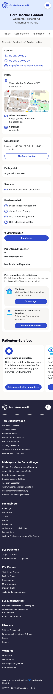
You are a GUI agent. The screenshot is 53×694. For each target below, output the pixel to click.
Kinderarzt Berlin (9, 433)
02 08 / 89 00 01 (18, 55)
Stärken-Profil (8, 588)
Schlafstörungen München (14, 475)
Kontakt (5, 642)
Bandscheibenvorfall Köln (13, 479)
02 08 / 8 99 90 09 (19, 60)
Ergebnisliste (19, 42)
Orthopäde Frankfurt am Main (15, 449)
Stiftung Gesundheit (11, 630)
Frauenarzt (7, 524)
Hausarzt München (10, 425)
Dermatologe (8, 532)
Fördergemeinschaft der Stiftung (17, 634)
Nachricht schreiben (31, 325)
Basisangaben (8, 580)
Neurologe (7, 512)
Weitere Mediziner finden (13, 453)
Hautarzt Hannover (10, 441)
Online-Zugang (9, 584)
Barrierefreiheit (9, 667)
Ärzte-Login (31, 301)
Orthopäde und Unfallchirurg (15, 528)
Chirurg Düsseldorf (11, 445)
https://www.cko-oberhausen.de (26, 65)
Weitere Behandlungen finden (15, 495)
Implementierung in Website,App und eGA (15, 611)
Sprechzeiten (21, 33)
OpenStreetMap (42, 111)
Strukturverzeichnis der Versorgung (18, 605)
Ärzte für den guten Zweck (14, 592)
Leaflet (30, 111)
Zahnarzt (6, 516)
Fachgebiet (39, 33)
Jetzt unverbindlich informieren (23, 387)
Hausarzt (6, 520)
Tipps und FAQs (9, 554)
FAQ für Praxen (9, 576)
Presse (5, 638)
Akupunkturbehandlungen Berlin (16, 471)
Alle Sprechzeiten (26, 156)
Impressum (7, 655)
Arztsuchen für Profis (11, 616)
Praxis (7, 33)
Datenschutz (8, 659)
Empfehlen (26, 238)
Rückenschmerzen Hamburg (15, 491)
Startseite (6, 42)
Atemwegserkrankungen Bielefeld (17, 487)
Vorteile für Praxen (10, 572)
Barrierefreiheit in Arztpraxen (15, 558)
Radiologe (6, 508)
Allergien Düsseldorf (11, 483)
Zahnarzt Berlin (9, 429)
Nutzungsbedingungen (12, 663)
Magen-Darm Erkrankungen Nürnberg (19, 467)
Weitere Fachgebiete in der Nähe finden (20, 536)
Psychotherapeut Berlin (13, 437)
